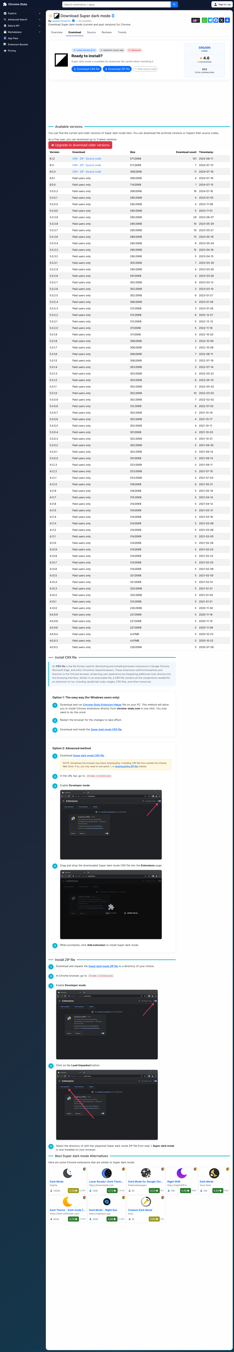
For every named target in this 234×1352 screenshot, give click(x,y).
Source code (93, 158)
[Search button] (174, 4)
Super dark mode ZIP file (103, 966)
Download (74, 32)
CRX (75, 158)
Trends (122, 32)
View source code (147, 69)
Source (91, 32)
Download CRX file (87, 69)
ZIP (82, 158)
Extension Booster (18, 44)
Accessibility (85, 21)
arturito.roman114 (61, 21)
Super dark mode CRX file (106, 729)
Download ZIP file (118, 69)
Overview (56, 32)
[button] (222, 4)
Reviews (107, 32)
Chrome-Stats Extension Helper (102, 704)
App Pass (13, 38)
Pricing (12, 50)
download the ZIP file (126, 766)
